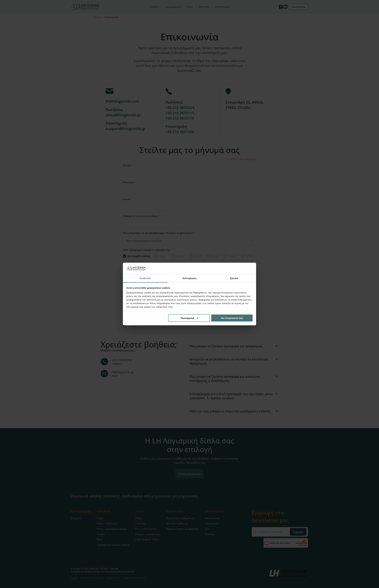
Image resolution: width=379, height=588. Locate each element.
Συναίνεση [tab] (145, 278)
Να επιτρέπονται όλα (232, 318)
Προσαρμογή (187, 318)
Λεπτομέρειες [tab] (189, 278)
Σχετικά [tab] (234, 278)
